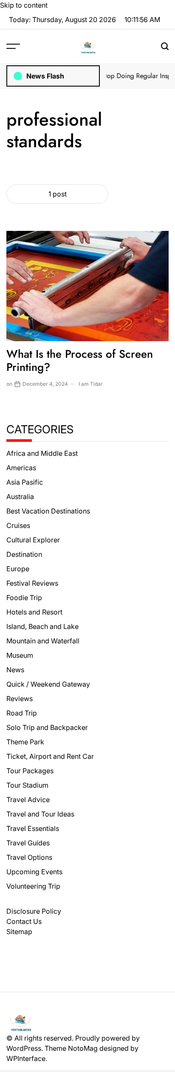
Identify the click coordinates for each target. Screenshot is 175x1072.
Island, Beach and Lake (42, 626)
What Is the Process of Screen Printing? (79, 360)
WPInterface (25, 1058)
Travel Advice (28, 799)
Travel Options (29, 857)
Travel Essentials (32, 828)
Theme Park (25, 742)
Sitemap (19, 931)
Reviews (19, 698)
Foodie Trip (24, 597)
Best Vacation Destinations (48, 511)
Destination (24, 554)
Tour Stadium (27, 785)
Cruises (18, 525)
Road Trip (21, 713)
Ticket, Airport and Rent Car (50, 756)
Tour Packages (30, 770)
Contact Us (24, 921)
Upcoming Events (34, 871)
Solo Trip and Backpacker (47, 727)
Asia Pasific (24, 482)
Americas (21, 467)
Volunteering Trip (33, 886)
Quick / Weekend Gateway (48, 684)
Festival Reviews (32, 583)
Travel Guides (28, 843)
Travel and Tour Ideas (40, 814)
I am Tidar (91, 384)
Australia (20, 496)
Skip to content (24, 5)
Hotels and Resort (34, 612)
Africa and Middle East (42, 453)
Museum (19, 655)
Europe (17, 568)
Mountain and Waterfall (42, 641)
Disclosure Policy (33, 911)
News (15, 669)
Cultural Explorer (33, 540)
